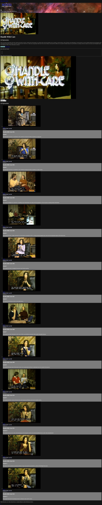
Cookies (18, 501)
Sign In (8, 12)
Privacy (14, 501)
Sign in (15, 11)
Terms (12, 501)
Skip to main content (4, 0)
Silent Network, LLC (4, 501)
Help (10, 501)
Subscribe (2, 46)
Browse (2, 11)
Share (9, 46)
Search (5, 11)
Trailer (6, 46)
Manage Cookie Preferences (25, 501)
